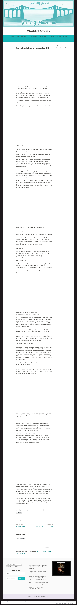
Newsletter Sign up (39, 40)
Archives (58, 45)
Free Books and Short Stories (58, 36)
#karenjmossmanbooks (25, 521)
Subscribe (21, 578)
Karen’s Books (21, 36)
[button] (59, 572)
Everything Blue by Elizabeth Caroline (37, 571)
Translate (16, 566)
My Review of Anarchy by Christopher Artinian (22, 526)
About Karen (28, 40)
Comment (47, 547)
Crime (31, 46)
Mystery (35, 46)
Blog (12, 36)
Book (17, 46)
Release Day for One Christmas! (44, 525)
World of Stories (38, 31)
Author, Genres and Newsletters (37, 36)
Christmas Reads (24, 46)
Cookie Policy (26, 602)
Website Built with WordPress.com (38, 596)
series (40, 46)
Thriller (44, 46)
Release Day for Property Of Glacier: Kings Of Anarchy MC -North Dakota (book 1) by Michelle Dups (37, 578)
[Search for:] (15, 573)
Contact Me (51, 40)
